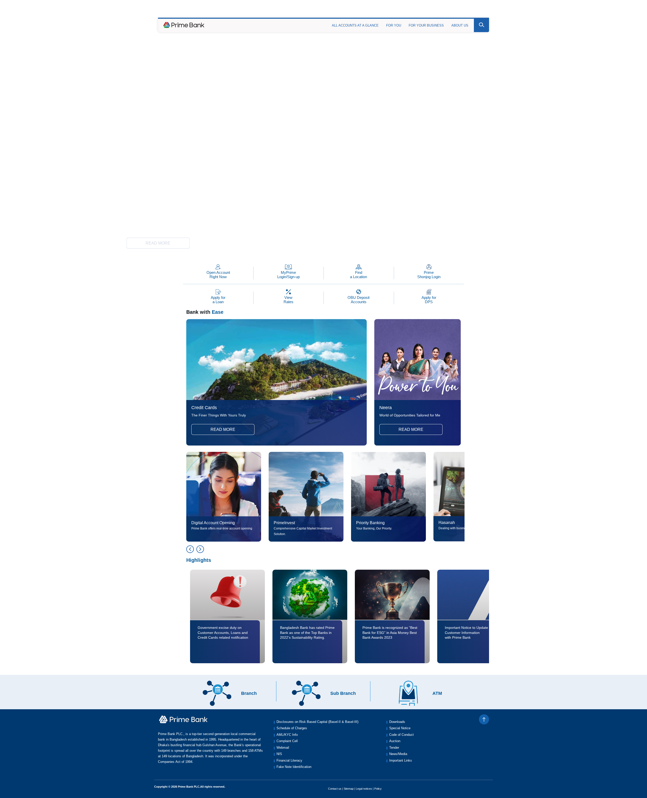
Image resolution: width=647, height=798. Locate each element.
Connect (420, 10)
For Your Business (426, 25)
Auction (394, 741)
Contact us (334, 788)
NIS (279, 754)
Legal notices (364, 788)
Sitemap (349, 788)
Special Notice (399, 728)
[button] (295, 248)
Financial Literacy (289, 760)
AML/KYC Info (287, 735)
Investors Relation (472, 10)
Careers (442, 10)
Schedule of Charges (291, 728)
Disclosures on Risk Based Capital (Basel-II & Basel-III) (317, 722)
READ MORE (158, 243)
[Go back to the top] (484, 719)
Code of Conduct (401, 735)
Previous (190, 549)
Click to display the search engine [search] (481, 25)
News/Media (398, 754)
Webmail (282, 747)
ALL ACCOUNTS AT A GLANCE (355, 25)
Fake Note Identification (293, 767)
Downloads (397, 722)
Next (200, 549)
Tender (394, 747)
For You (393, 25)
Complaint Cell (287, 741)
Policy (378, 788)
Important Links (400, 760)
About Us (459, 25)
